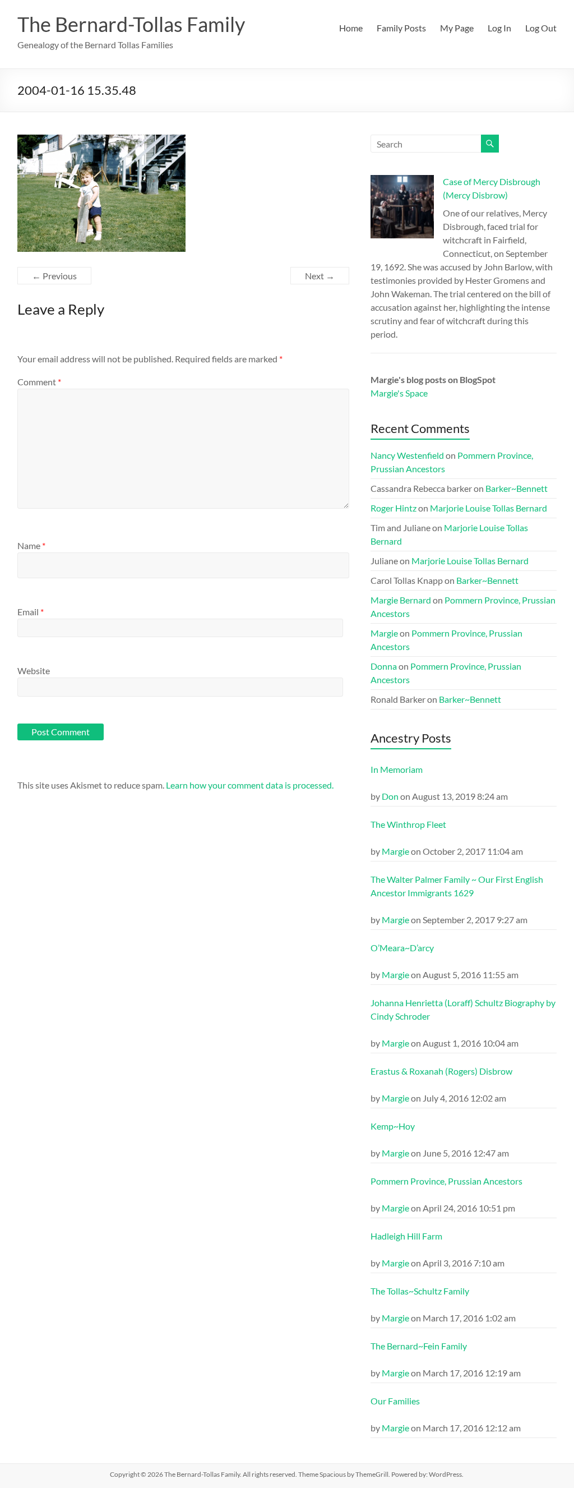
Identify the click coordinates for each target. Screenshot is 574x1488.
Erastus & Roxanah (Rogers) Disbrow (441, 1071)
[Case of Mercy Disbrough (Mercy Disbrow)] (402, 211)
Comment (39, 381)
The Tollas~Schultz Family (420, 1291)
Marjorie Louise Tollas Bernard (488, 508)
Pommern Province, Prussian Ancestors (446, 1181)
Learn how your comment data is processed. (250, 785)
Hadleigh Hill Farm (406, 1236)
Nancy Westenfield (407, 455)
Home (351, 27)
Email (30, 611)
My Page (457, 27)
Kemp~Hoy (393, 1126)
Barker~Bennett (516, 488)
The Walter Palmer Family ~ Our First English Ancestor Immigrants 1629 (457, 886)
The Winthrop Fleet (408, 824)
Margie (384, 633)
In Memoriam (397, 769)
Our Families (395, 1400)
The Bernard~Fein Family (419, 1345)
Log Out (541, 27)
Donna (384, 666)
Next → (320, 275)
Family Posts (401, 27)
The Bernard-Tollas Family (131, 24)
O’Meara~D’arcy (402, 947)
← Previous (54, 275)
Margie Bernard (401, 600)
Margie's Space (399, 393)
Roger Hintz (393, 508)
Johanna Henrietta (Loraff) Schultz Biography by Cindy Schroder (463, 1009)
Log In (499, 27)
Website (33, 670)
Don (390, 796)
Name (31, 545)
